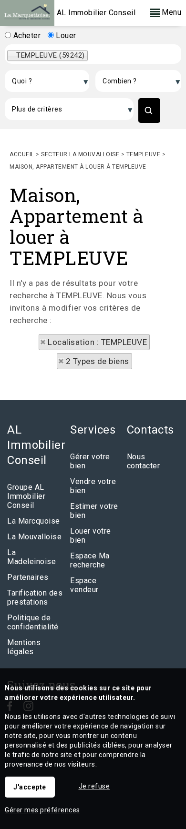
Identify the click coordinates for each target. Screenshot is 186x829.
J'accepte (29, 787)
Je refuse (94, 786)
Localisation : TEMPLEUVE (97, 342)
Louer (65, 35)
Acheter (26, 35)
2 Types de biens (97, 361)
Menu (171, 12)
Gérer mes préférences (42, 810)
